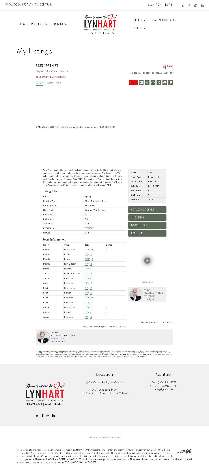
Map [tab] (58, 83)
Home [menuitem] (23, 24)
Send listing (137, 217)
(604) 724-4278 (149, 296)
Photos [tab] (49, 83)
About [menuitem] (138, 28)
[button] (182, 5)
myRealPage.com (111, 437)
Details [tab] (39, 83)
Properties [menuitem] (39, 24)
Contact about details (142, 209)
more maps (147, 281)
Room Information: (54, 239)
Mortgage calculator (148, 225)
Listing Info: (50, 191)
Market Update (163, 20)
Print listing (137, 233)
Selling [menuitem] (139, 20)
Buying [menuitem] (59, 24)
